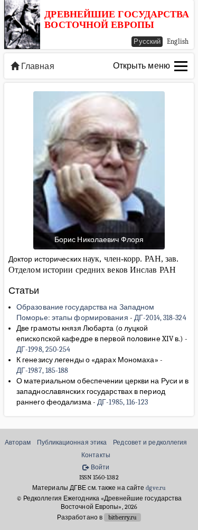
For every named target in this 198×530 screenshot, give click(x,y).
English (177, 41)
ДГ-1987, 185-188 (42, 370)
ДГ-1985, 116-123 (122, 402)
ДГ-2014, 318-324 (160, 317)
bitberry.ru (122, 517)
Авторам (18, 442)
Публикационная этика (72, 442)
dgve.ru (156, 488)
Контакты (95, 455)
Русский (147, 41)
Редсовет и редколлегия (150, 442)
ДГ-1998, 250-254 (43, 349)
